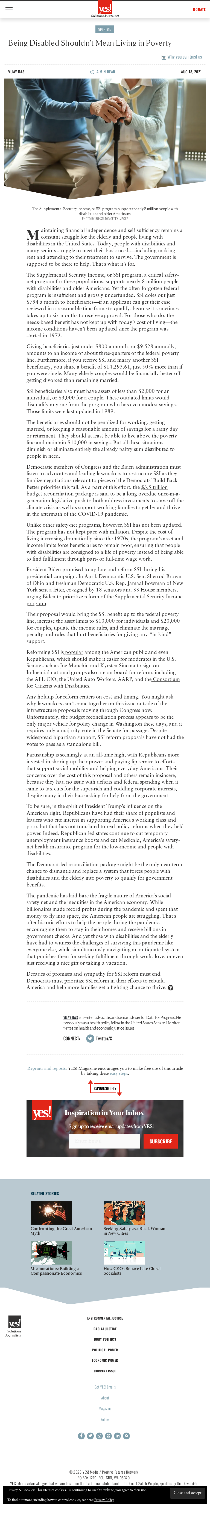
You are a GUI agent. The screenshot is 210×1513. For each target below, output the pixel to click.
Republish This (105, 1088)
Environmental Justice (105, 1318)
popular (73, 652)
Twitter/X (103, 1038)
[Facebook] (81, 1436)
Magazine (105, 1408)
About (105, 1398)
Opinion (105, 29)
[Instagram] (99, 1436)
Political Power (105, 1349)
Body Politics (105, 1339)
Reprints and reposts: (47, 1068)
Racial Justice (105, 1328)
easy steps (119, 1073)
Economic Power (105, 1360)
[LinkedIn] (117, 1436)
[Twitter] (90, 1436)
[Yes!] (105, 8)
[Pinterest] (108, 1436)
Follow (105, 1419)
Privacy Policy (104, 1500)
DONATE (199, 9)
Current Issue (105, 1371)
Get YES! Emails (105, 1387)
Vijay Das (16, 71)
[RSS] (126, 1436)
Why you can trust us (184, 56)
